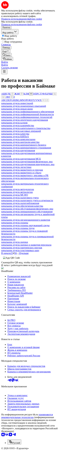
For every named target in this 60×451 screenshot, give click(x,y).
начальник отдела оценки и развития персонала (26, 245)
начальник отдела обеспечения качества (22, 206)
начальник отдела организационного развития (25, 220)
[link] (6, 55)
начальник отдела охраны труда (17, 228)
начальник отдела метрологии (17, 192)
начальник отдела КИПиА (15, 136)
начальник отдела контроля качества (20, 142)
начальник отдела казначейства (17, 125)
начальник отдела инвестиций (17, 103)
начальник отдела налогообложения (20, 203)
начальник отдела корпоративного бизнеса (23, 145)
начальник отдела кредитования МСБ (21, 158)
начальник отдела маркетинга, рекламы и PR (24, 175)
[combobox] (14, 442)
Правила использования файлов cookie (21, 24)
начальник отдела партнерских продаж (21, 247)
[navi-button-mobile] (4, 71)
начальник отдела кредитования (18, 150)
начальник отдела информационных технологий (26, 117)
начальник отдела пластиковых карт (20, 250)
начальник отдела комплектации (18, 139)
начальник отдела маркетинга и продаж (22, 170)
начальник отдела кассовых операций (21, 131)
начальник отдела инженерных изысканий (23, 106)
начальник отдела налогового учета (20, 197)
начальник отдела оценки (14, 242)
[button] (4, 62)
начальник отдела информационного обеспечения (27, 111)
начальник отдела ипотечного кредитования (24, 120)
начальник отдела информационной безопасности (27, 114)
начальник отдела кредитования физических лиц (27, 161)
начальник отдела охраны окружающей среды (25, 225)
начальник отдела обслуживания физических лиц (27, 208)
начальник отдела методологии (17, 189)
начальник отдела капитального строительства (25, 128)
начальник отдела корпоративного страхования (26, 147)
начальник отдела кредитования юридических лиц (27, 164)
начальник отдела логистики (16, 167)
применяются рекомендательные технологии (27, 416)
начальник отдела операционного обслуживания (26, 211)
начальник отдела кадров (14, 122)
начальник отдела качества (15, 133)
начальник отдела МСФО (14, 195)
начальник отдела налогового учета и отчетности (27, 200)
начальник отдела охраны (14, 222)
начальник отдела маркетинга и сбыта (21, 172)
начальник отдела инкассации (17, 109)
